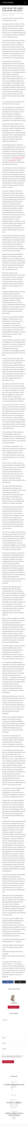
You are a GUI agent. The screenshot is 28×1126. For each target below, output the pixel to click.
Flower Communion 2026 (14, 1085)
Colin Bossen (8, 2)
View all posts (13, 1007)
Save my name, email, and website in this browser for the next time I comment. (12, 1056)
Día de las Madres (14, 1103)
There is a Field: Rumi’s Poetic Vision (14, 1114)
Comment (4, 1019)
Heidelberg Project (19, 158)
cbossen (5, 13)
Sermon (12, 15)
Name (4, 1037)
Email (4, 1043)
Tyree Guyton (11, 160)
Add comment (12, 13)
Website (4, 1048)
